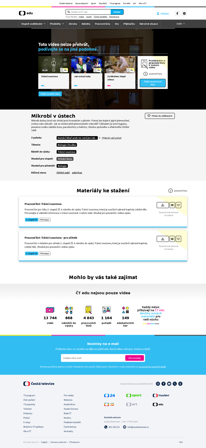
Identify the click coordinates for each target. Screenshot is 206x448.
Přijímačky (129, 24)
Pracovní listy (102, 24)
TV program (115, 3)
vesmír (89, 16)
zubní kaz (77, 172)
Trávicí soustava (66, 151)
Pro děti (126, 3)
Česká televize (65, 3)
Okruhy (73, 24)
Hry (117, 24)
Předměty (55, 24)
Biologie (62, 165)
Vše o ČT (143, 3)
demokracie (114, 16)
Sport (93, 3)
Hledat (117, 12)
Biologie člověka (67, 144)
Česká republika (100, 16)
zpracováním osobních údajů (152, 366)
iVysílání (103, 3)
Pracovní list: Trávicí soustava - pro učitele (51, 237)
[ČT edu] (26, 14)
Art (134, 3)
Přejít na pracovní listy (152, 83)
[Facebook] (177, 13)
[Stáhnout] (163, 205)
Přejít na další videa (50, 93)
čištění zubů (63, 172)
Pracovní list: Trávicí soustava (43, 204)
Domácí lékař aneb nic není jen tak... (77, 137)
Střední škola (65, 158)
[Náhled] (172, 205)
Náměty (86, 24)
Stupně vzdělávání (31, 24)
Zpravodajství (81, 3)
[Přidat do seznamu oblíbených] (65, 60)
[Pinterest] (184, 13)
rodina (81, 16)
